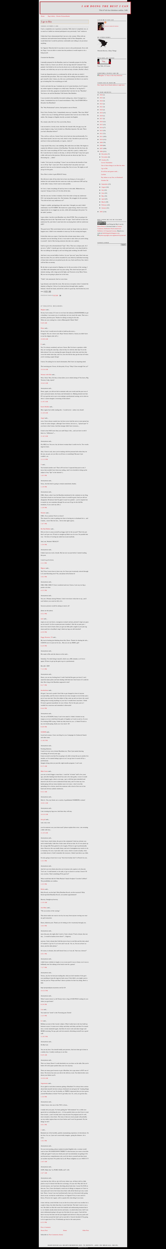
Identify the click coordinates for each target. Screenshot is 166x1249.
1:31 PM (44, 861)
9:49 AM (44, 323)
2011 (101, 136)
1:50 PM (44, 544)
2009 (101, 142)
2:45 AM (44, 1161)
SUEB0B (43, 732)
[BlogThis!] (46, 292)
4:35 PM (44, 590)
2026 (101, 95)
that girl (43, 819)
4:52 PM (44, 613)
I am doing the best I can (105, 6)
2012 (101, 133)
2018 (101, 115)
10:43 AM (44, 383)
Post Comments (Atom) (56, 1234)
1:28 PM (44, 507)
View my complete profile (111, 26)
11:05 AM (44, 401)
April (103, 199)
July (102, 190)
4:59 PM (44, 632)
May (103, 196)
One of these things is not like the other (113, 165)
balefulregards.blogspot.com (110, 233)
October (104, 160)
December (104, 154)
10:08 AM (44, 339)
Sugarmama (44, 1083)
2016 (101, 121)
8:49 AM (44, 1055)
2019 (101, 112)
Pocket (85, 1247)
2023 (101, 104)
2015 (101, 124)
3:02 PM (44, 576)
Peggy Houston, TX (47, 637)
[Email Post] (59, 295)
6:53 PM (44, 1222)
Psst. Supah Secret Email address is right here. (111, 85)
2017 (101, 118)
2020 (101, 110)
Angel (42, 418)
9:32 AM (44, 792)
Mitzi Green (44, 771)
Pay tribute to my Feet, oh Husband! (112, 177)
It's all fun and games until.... (110, 171)
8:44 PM (44, 708)
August (103, 187)
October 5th (104, 180)
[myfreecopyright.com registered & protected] (111, 235)
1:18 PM (44, 487)
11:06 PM (44, 740)
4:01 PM (44, 954)
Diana (42, 328)
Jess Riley (44, 907)
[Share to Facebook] (50, 292)
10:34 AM (44, 369)
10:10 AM (44, 814)
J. (41, 1130)
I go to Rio (46, 21)
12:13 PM (44, 459)
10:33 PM (44, 990)
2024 (101, 101)
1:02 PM (44, 1140)
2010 (101, 139)
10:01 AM (44, 803)
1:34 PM (44, 1096)
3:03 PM (44, 926)
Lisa (42, 1009)
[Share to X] (48, 292)
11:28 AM (44, 413)
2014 (101, 127)
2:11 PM (44, 563)
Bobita (43, 889)
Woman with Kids (46, 374)
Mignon (43, 568)
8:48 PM (44, 727)
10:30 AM (44, 1078)
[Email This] (45, 292)
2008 (101, 145)
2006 (101, 151)
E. (41, 344)
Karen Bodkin (45, 406)
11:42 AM (44, 436)
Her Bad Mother (45, 529)
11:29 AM (44, 833)
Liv (42, 1021)
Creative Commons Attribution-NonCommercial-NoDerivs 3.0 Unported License (109, 229)
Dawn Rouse (101, 226)
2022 (101, 107)
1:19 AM (44, 902)
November (104, 157)
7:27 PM (44, 967)
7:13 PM (44, 669)
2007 (101, 148)
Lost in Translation (106, 162)
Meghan (43, 309)
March (103, 202)
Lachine (103, 174)
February (104, 205)
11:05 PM (44, 1036)
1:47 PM (44, 523)
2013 (101, 130)
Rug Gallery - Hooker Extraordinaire (59, 16)
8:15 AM (44, 766)
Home (43, 16)
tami (42, 619)
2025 (101, 98)
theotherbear (44, 690)
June (103, 193)
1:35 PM (44, 884)
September (104, 184)
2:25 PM (44, 1015)
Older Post (86, 1230)
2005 (101, 211)
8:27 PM (44, 685)
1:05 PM (44, 475)
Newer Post (44, 1230)
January (104, 208)
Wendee (43, 513)
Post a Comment (46, 1227)
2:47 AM (44, 1173)
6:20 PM (44, 646)
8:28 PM (44, 1004)
